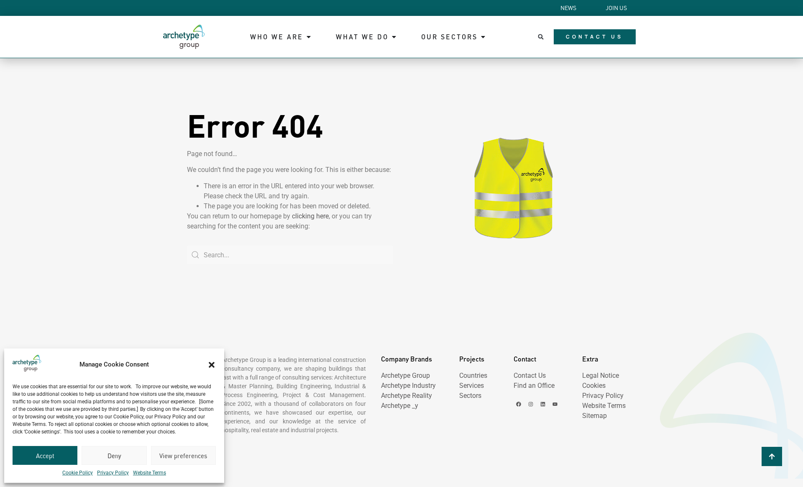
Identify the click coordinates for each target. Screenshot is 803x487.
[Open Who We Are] (308, 37)
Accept (45, 455)
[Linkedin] (543, 404)
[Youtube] (555, 404)
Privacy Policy (113, 473)
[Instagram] (531, 404)
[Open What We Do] (394, 37)
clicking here (310, 216)
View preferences (183, 455)
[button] (211, 365)
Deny (114, 455)
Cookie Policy (77, 473)
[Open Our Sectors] (483, 37)
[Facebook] (519, 404)
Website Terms (149, 473)
